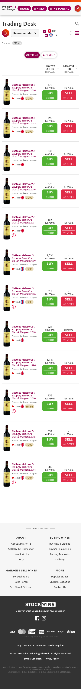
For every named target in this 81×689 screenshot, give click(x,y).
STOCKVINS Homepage (21, 548)
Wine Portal (59, 8)
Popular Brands (59, 576)
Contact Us (60, 587)
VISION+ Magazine (60, 581)
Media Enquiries (56, 645)
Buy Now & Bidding (59, 543)
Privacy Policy (52, 658)
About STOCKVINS (21, 543)
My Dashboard (21, 576)
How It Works (21, 554)
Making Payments (60, 554)
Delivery (59, 559)
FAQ (21, 559)
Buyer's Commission (60, 548)
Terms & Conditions (32, 658)
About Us (41, 645)
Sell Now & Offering (21, 587)
